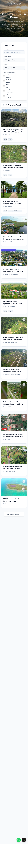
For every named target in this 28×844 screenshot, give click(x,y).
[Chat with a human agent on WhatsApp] (18, 840)
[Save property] (23, 112)
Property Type (7, 56)
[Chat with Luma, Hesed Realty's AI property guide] (24, 840)
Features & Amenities (9, 72)
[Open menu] (3, 4)
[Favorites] (24, 3)
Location (5, 64)
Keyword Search (7, 49)
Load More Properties (13, 514)
